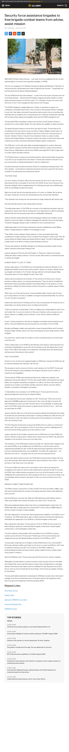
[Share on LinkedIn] (19, 33)
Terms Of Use (32, 743)
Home (6, 743)
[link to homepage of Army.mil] (34, 5)
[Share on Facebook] (10, 33)
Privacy (23, 743)
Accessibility (44, 743)
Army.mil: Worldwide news (13, 604)
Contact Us (14, 743)
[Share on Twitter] (6, 33)
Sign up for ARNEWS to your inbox (16, 600)
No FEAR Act (61, 743)
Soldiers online (9, 595)
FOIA (53, 743)
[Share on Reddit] (14, 33)
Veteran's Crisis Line (34, 745)
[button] (0, 3)
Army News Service (11, 591)
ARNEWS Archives (11, 609)
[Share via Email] (23, 33)
